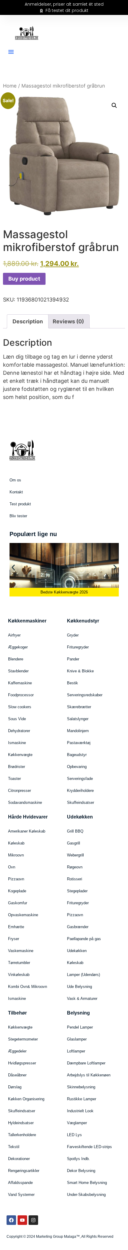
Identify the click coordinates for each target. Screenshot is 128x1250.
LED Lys (74, 1135)
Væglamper (77, 1123)
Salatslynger (77, 719)
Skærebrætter (79, 707)
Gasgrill (73, 843)
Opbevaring (77, 766)
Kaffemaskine (20, 683)
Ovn (11, 867)
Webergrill (75, 855)
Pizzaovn (16, 879)
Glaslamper (77, 1039)
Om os (15, 480)
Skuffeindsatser (80, 802)
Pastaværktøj (78, 742)
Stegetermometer (23, 1039)
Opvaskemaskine (23, 915)
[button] (11, 51)
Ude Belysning (79, 986)
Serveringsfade (80, 778)
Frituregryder (78, 647)
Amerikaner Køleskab (26, 831)
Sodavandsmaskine (25, 802)
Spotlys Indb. (78, 1158)
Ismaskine (17, 742)
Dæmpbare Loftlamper (86, 1063)
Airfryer (14, 635)
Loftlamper (76, 1051)
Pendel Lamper (80, 1027)
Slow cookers (19, 707)
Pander (73, 659)
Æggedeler (17, 1051)
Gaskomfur (17, 903)
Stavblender (18, 671)
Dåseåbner (17, 1075)
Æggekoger (18, 647)
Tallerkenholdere (22, 1135)
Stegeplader (77, 891)
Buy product (24, 279)
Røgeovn (74, 867)
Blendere (15, 659)
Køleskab (16, 843)
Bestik (72, 683)
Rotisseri (74, 879)
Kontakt (16, 492)
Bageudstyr (77, 754)
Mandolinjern (78, 731)
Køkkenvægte (20, 754)
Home (10, 86)
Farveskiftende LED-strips (89, 1147)
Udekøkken (77, 950)
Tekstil (13, 1147)
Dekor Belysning (81, 1170)
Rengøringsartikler (23, 1170)
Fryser (13, 939)
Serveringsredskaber (84, 695)
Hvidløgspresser (22, 1063)
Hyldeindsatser (21, 1123)
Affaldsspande (20, 1182)
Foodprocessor (21, 695)
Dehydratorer (19, 731)
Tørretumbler (19, 962)
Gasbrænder (77, 927)
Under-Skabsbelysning (86, 1194)
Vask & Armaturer (82, 998)
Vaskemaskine (20, 950)
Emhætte (16, 927)
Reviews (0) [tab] (68, 321)
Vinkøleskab (18, 974)
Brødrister (16, 766)
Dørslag (14, 1087)
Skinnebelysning (81, 1087)
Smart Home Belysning (87, 1182)
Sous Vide (17, 719)
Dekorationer (19, 1158)
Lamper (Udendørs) (83, 974)
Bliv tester (18, 516)
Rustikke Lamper (81, 1099)
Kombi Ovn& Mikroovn (27, 986)
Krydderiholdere (80, 790)
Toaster (14, 778)
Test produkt (20, 504)
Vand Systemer (21, 1194)
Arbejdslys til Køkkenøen (88, 1075)
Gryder (73, 635)
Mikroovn (16, 855)
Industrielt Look (80, 1111)
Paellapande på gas (84, 939)
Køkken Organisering (26, 1099)
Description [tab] (28, 321)
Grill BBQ (75, 831)
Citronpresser (19, 790)
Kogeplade (17, 891)
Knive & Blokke (80, 671)
